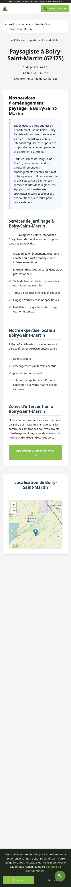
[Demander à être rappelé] (60, 876)
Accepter (18, 880)
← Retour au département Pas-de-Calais (35, 40)
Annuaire (24, 24)
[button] (35, 532)
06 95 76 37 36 (55, 8)
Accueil (9, 24)
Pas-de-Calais (43, 24)
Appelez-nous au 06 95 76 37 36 (35, 453)
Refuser (52, 880)
